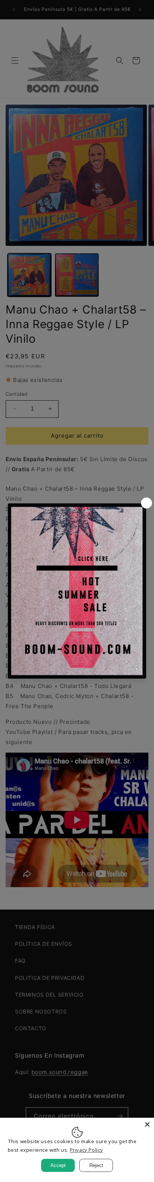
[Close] (147, 1124)
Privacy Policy (86, 1149)
